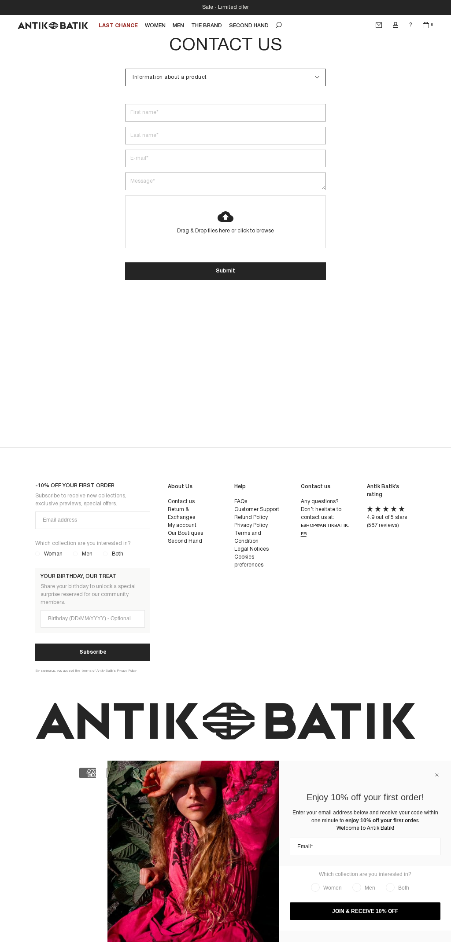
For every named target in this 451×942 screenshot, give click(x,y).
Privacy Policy (251, 525)
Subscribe (93, 652)
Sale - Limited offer (225, 7)
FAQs (240, 501)
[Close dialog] (436, 774)
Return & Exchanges (181, 513)
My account (182, 525)
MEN (178, 25)
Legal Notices (251, 549)
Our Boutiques (185, 533)
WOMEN (155, 25)
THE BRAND (206, 25)
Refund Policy (251, 517)
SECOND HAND (249, 25)
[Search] (279, 25)
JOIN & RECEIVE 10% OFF (365, 911)
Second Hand (185, 541)
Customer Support (256, 509)
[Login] (395, 25)
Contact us (181, 501)
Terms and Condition (247, 537)
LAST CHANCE (118, 25)
